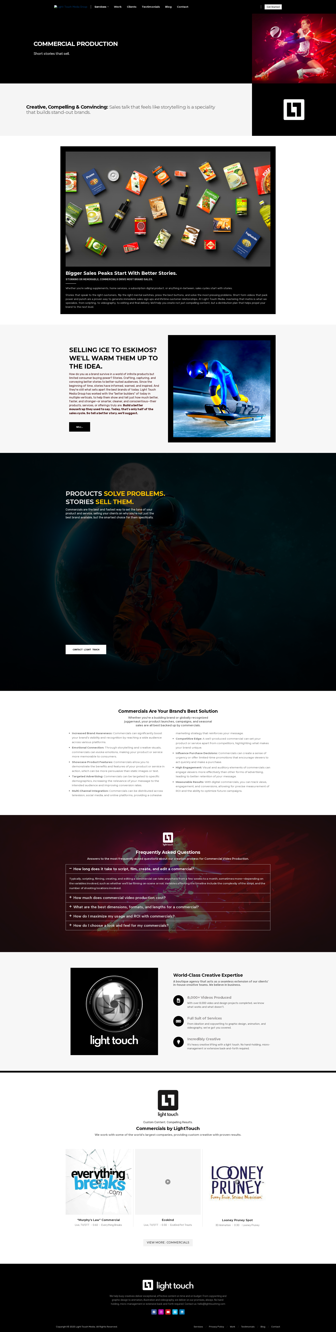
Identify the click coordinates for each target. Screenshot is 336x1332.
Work (118, 6)
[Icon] (99, 1182)
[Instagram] (161, 1312)
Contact (182, 6)
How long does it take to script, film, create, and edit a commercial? (133, 869)
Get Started (273, 7)
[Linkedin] (182, 1312)
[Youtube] (168, 1312)
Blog (168, 6)
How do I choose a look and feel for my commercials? (121, 925)
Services (100, 6)
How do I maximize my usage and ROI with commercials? (124, 916)
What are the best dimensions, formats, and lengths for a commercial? (136, 907)
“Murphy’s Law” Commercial (98, 1220)
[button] (168, 869)
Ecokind (168, 1220)
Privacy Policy (216, 1326)
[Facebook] (154, 1312)
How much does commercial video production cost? (119, 897)
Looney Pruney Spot (237, 1220)
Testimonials (151, 6)
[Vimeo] (175, 1312)
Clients (131, 6)
